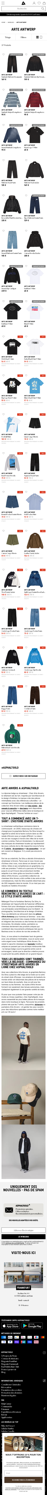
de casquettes (32, 848)
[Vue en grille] (37, 37)
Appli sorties (6, 1417)
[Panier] (44, 3)
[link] (23, 3)
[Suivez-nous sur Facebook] (44, 1408)
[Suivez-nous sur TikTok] (44, 1380)
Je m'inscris (23, 1237)
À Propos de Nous (9, 1355)
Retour (4, 1414)
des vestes (32, 805)
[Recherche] (42, 8)
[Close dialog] (42, 1435)
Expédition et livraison (11, 1411)
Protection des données (11, 1392)
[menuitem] (8, 37)
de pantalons (18, 848)
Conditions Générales (11, 1384)
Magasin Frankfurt (9, 1361)
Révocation (6, 1387)
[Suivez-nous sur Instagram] (44, 1352)
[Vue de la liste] (41, 37)
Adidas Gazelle (7, 1431)
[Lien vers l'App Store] (10, 1326)
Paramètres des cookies (11, 1390)
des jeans (24, 808)
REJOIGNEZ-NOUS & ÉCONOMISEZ (23, 1480)
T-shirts (7, 848)
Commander (6, 1406)
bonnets (31, 944)
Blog (3, 1372)
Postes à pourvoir (8, 1369)
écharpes (39, 1004)
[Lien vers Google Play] (32, 1326)
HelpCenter (6, 1403)
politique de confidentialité (15, 1243)
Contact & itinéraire (10, 1358)
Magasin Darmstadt (9, 1364)
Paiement (5, 1409)
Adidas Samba (7, 1428)
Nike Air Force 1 (7, 1425)
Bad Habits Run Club (10, 1366)
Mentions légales (8, 1395)
